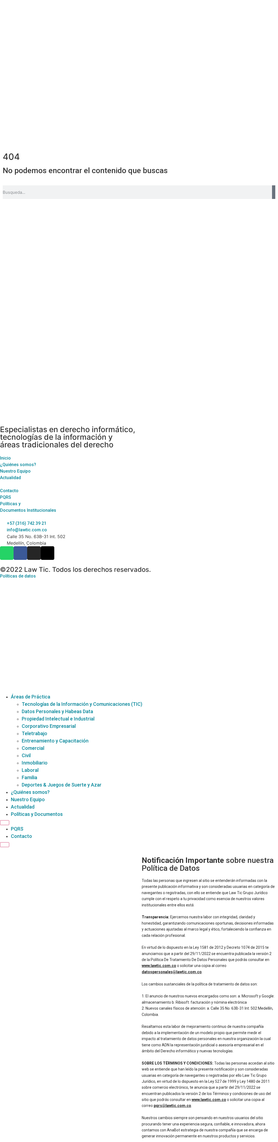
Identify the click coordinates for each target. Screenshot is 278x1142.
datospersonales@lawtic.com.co (172, 972)
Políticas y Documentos (37, 814)
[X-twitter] (47, 553)
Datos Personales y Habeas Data (57, 711)
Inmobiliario (35, 763)
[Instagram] (34, 553)
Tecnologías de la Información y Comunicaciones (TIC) (82, 704)
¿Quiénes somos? (30, 792)
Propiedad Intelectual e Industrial (58, 719)
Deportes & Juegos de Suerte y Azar (62, 785)
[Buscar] (273, 192)
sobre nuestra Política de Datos (208, 864)
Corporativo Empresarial (49, 726)
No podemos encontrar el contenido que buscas (85, 170)
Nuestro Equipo (28, 799)
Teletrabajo (34, 733)
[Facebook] (20, 553)
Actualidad (22, 807)
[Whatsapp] (7, 553)
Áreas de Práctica (30, 697)
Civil (26, 755)
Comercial (33, 748)
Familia (29, 777)
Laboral (30, 770)
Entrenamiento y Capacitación (55, 741)
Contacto (21, 836)
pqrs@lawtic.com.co (172, 1105)
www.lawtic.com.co (159, 965)
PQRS (17, 829)
